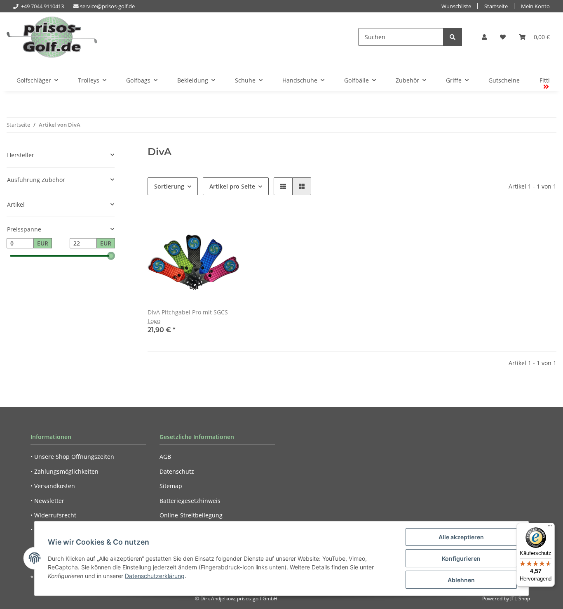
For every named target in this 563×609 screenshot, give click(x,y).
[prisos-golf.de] (52, 36)
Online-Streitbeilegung (191, 515)
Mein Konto (535, 6)
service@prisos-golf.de (107, 6)
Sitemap (171, 486)
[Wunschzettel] (502, 37)
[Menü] (550, 528)
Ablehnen (461, 579)
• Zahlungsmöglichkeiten (64, 471)
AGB (165, 456)
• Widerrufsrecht (53, 515)
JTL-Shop (520, 598)
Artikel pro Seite (232, 186)
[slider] (111, 256)
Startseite (496, 6)
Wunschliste (456, 6)
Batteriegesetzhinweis (190, 501)
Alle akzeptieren (461, 537)
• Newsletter (47, 501)
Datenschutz (177, 471)
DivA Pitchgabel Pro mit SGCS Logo (188, 316)
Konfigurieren (461, 558)
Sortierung (169, 186)
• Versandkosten (52, 486)
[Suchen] (452, 37)
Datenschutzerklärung (155, 575)
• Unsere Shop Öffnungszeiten (72, 456)
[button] (484, 37)
